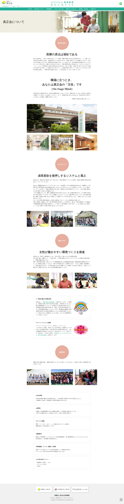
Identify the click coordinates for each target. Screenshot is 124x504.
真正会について (39, 9)
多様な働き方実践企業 (48, 302)
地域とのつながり (71, 9)
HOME (30, 9)
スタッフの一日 (58, 9)
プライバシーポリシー (68, 497)
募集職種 (49, 9)
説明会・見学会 (83, 9)
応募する (93, 9)
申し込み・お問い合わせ (56, 497)
